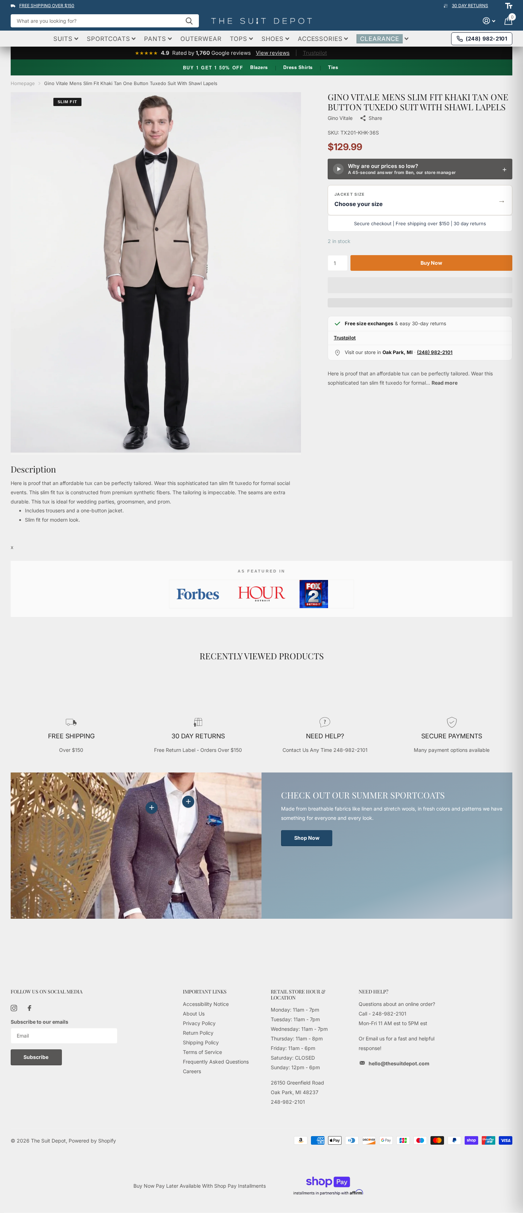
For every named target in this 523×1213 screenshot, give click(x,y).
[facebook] (29, 1008)
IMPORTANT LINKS (205, 991)
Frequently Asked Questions (216, 1062)
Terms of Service (202, 1052)
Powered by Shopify (92, 1141)
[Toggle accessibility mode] (508, 5)
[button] (420, 200)
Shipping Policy (201, 1042)
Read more (445, 383)
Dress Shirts (297, 67)
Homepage (23, 83)
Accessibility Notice (206, 1004)
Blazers (259, 67)
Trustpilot (315, 52)
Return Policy (198, 1033)
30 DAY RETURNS (470, 5)
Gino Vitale (340, 118)
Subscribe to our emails (39, 1022)
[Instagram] (14, 1008)
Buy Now (431, 263)
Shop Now (306, 838)
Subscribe (36, 1057)
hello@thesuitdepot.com (399, 1063)
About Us (194, 1014)
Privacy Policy (199, 1023)
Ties (333, 67)
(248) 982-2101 (435, 352)
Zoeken (189, 20)
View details (188, 801)
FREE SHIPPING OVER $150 (46, 5)
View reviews (273, 52)
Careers (192, 1071)
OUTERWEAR (201, 38)
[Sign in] (489, 21)
